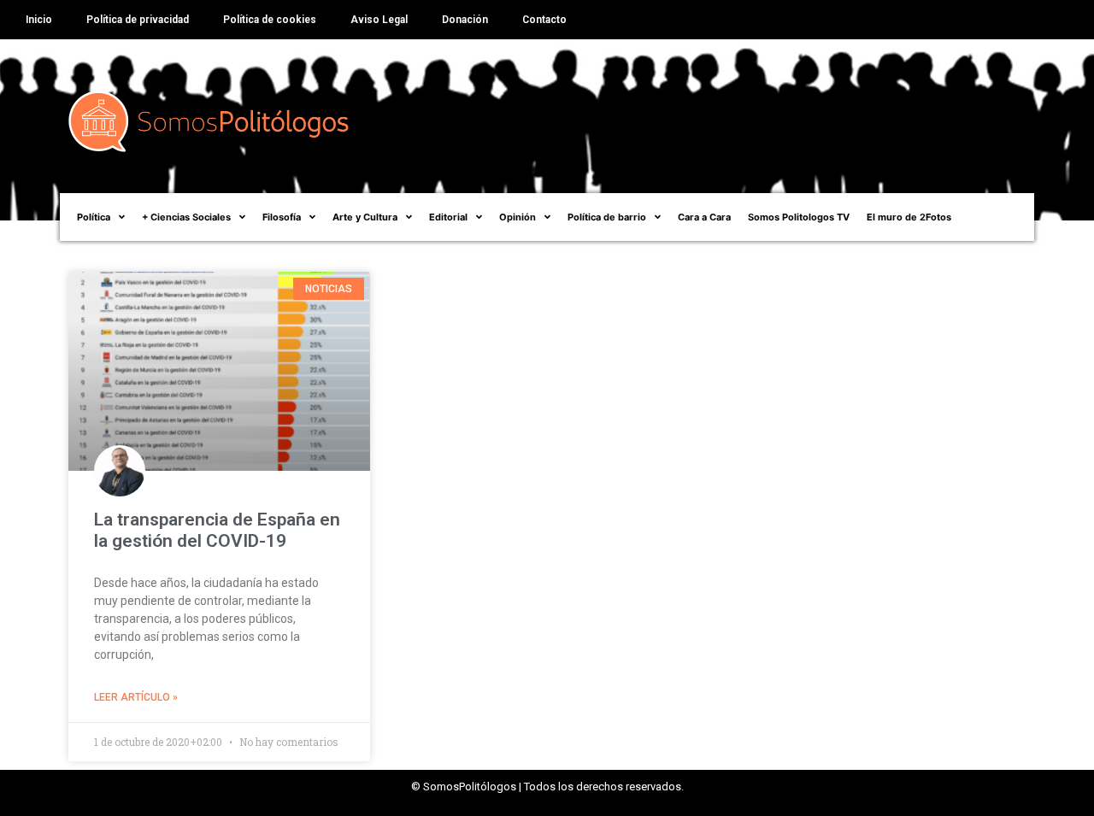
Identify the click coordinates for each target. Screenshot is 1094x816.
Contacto (544, 20)
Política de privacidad (137, 20)
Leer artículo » (136, 697)
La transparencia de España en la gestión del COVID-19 (217, 530)
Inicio (39, 20)
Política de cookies (269, 20)
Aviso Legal (379, 20)
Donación (465, 20)
